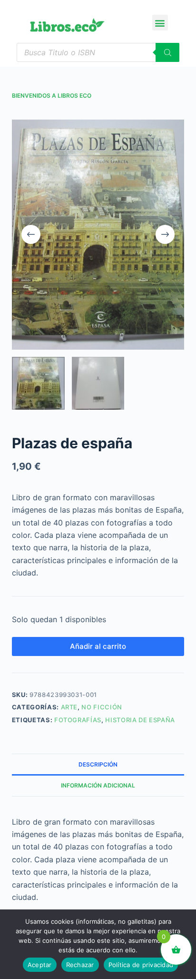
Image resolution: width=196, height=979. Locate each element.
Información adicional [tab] (98, 785)
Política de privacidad (141, 965)
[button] (160, 22)
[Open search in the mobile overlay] (98, 52)
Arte (69, 707)
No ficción (101, 707)
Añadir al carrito (98, 646)
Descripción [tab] (98, 764)
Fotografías (77, 720)
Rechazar (80, 965)
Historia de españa (140, 720)
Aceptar (40, 965)
